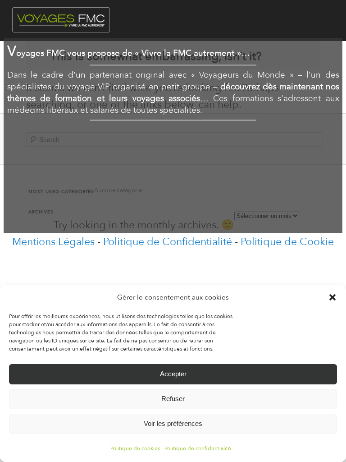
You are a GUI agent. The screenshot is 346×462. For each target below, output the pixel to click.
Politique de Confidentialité (167, 242)
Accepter (173, 374)
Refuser (173, 398)
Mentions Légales (53, 242)
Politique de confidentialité (197, 448)
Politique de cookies (135, 448)
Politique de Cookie (287, 242)
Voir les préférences (173, 423)
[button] (332, 297)
